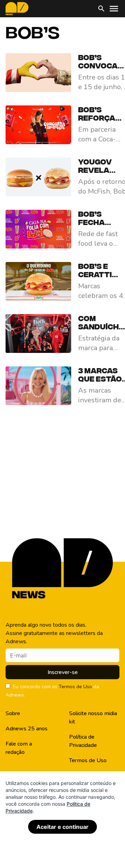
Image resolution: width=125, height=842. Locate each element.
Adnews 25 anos (27, 728)
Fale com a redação (19, 748)
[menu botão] (113, 8)
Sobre (13, 713)
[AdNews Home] (17, 8)
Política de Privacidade (83, 741)
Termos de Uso (75, 686)
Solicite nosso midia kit (93, 718)
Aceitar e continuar (62, 826)
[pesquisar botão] (101, 8)
